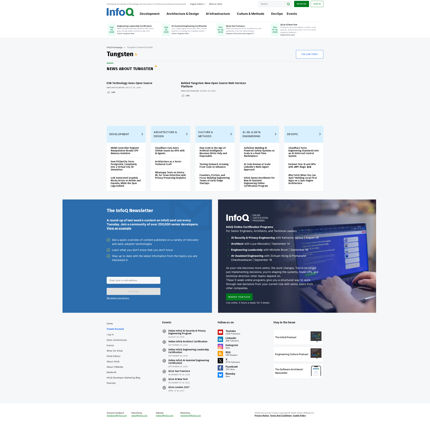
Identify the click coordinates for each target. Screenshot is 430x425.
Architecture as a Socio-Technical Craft (168, 163)
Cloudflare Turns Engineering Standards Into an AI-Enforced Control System (303, 152)
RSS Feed (136, 54)
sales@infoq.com (139, 415)
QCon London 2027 (178, 387)
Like (113, 92)
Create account (115, 329)
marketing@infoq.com (190, 415)
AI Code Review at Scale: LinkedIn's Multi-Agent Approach (257, 167)
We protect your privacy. (118, 298)
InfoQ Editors (113, 356)
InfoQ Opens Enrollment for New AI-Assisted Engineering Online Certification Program (259, 181)
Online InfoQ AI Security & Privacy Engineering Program (187, 332)
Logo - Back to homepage (120, 12)
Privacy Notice (262, 415)
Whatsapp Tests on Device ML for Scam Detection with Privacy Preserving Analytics (170, 175)
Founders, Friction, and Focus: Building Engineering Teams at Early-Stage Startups (215, 179)
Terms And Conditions (281, 415)
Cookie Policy (299, 415)
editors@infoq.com (164, 415)
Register (301, 4)
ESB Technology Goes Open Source (129, 83)
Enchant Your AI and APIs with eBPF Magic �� (302, 165)
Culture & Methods (250, 13)
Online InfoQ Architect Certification (187, 341)
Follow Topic (310, 54)
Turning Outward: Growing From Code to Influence (214, 165)
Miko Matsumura (116, 87)
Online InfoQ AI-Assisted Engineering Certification (188, 362)
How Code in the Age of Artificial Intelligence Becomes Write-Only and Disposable (213, 152)
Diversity (111, 383)
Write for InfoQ (115, 350)
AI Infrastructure (218, 13)
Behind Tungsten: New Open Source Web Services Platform (213, 84)
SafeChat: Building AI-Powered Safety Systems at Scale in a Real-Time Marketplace (259, 152)
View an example (119, 228)
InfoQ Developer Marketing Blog (123, 377)
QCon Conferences (117, 340)
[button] (133, 291)
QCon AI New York (178, 379)
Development (150, 13)
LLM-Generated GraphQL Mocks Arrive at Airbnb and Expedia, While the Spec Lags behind (126, 181)
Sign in (317, 4)
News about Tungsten (130, 68)
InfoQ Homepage (114, 47)
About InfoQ (113, 361)
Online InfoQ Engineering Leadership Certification (188, 351)
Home (110, 323)
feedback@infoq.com (117, 415)
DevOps (277, 13)
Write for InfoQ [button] (215, 4)
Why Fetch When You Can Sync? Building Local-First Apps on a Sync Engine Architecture (302, 179)
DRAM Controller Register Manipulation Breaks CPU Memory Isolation (125, 151)
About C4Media (115, 367)
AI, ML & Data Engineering (252, 134)
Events (292, 13)
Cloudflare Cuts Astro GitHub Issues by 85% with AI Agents (170, 151)
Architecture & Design (182, 13)
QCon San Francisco (179, 371)
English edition (196, 4)
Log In (110, 334)
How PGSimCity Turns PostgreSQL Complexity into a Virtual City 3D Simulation (124, 165)
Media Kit (111, 372)
